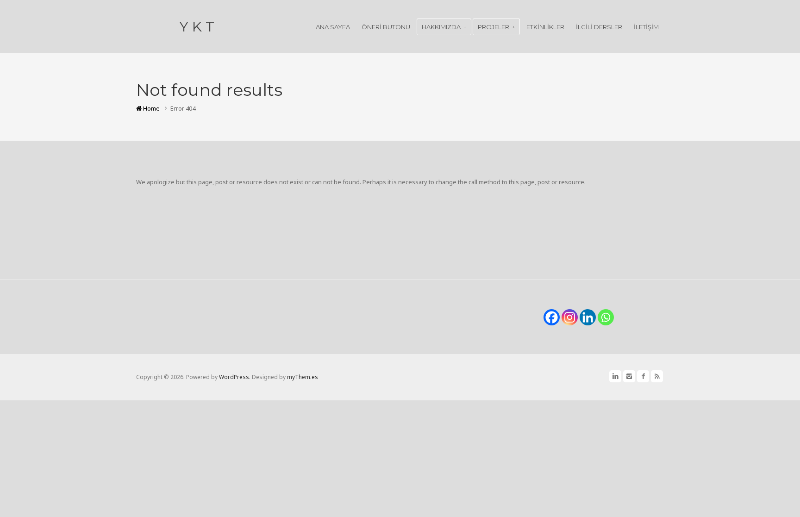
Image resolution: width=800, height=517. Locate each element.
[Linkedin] (588, 317)
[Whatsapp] (606, 317)
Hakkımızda (441, 27)
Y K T (197, 26)
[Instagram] (570, 317)
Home (151, 108)
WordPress (234, 377)
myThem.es (302, 377)
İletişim (646, 27)
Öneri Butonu (386, 27)
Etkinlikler (545, 27)
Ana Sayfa (333, 27)
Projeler (493, 27)
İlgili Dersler (599, 27)
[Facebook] (552, 317)
